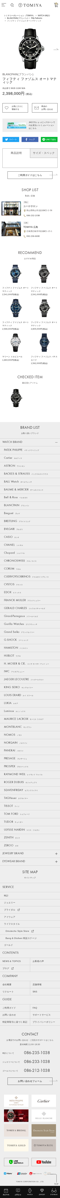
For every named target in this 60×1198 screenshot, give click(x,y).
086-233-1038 (37, 1062)
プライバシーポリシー (44, 1022)
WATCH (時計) (44, 15)
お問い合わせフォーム (30, 1081)
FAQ (35, 1008)
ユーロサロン (30, 206)
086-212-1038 (37, 1071)
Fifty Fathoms (36, 18)
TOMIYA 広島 (30, 227)
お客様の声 (38, 961)
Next (56, 49)
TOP (56, 1184)
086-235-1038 (37, 1053)
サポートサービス (42, 1015)
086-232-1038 (33, 215)
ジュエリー (9, 902)
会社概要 (7, 984)
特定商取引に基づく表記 (14, 1022)
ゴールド (8, 945)
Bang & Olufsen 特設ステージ (21, 938)
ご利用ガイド (9, 1008)
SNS (35, 992)
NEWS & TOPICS (11, 961)
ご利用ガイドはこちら (30, 175)
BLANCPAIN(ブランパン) (17, 18)
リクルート (8, 992)
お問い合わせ (9, 1015)
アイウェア (9, 917)
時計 (6, 895)
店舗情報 (37, 984)
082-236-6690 (33, 236)
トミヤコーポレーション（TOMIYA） (19, 15)
